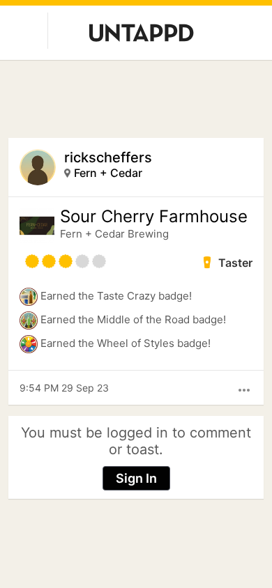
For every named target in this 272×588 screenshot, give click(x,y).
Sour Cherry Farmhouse (154, 216)
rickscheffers (108, 157)
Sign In (136, 478)
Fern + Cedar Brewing (114, 233)
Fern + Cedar (108, 173)
